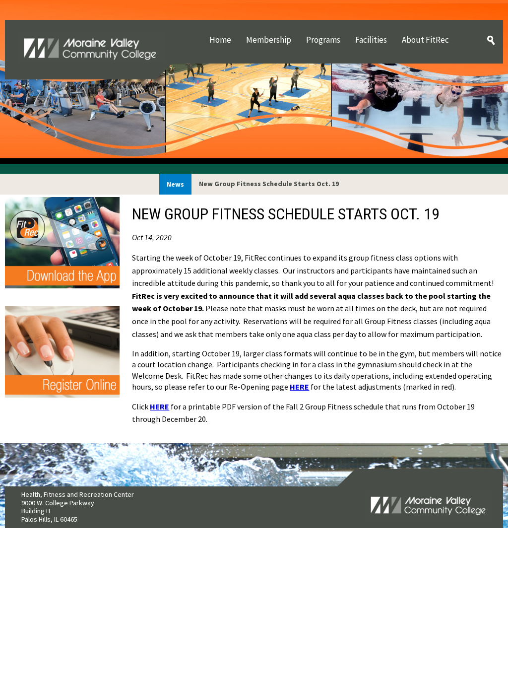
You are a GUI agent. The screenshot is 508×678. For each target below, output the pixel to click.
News (175, 184)
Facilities (371, 39)
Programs (323, 39)
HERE (299, 387)
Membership (268, 39)
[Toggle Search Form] (491, 41)
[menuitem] (220, 40)
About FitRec (425, 39)
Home (220, 39)
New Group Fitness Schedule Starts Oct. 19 (269, 183)
